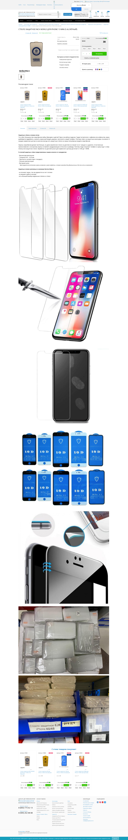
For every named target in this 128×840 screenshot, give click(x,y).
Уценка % (57, 20)
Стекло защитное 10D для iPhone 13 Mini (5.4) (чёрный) (62, 105)
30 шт (94, 48)
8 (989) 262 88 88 (25, 813)
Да (76, 9)
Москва (81, 1)
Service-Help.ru (22, 831)
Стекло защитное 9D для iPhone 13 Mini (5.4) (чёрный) (44, 105)
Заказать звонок (24, 806)
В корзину (99, 54)
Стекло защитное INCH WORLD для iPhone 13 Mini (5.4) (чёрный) (27, 106)
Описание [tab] (22, 128)
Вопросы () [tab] (52, 128)
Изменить (86, 9)
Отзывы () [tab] (43, 128)
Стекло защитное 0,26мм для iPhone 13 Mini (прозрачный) (80, 105)
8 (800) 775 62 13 (25, 807)
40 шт (99, 48)
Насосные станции (67, 20)
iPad (37, 20)
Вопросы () (35, 33)
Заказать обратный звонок (81, 16)
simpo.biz (20, 834)
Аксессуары (29, 20)
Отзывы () (28, 33)
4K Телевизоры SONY (80, 20)
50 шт (104, 48)
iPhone (21, 20)
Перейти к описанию (62, 43)
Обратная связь (24, 811)
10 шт (84, 48)
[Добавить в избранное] (34, 118)
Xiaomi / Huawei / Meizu (46, 20)
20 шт (89, 48)
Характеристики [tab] (32, 128)
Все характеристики (62, 41)
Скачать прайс (67, 14)
